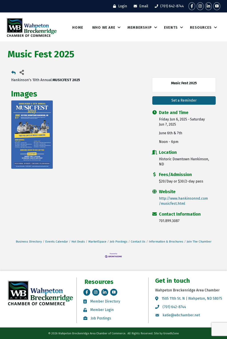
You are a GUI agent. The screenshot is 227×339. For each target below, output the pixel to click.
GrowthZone (171, 333)
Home (77, 27)
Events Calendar (56, 241)
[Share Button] (22, 72)
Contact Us (138, 241)
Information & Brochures (166, 241)
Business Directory (29, 241)
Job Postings (118, 241)
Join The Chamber (199, 241)
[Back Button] (13, 73)
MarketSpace (97, 241)
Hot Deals (78, 241)
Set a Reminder (184, 100)
